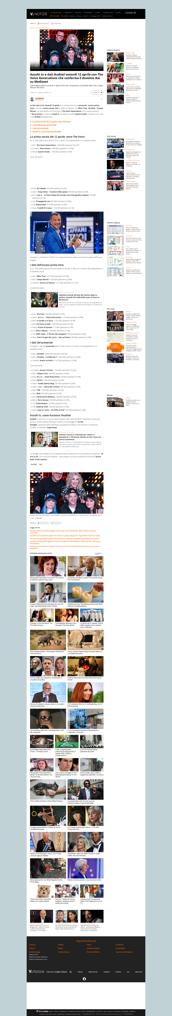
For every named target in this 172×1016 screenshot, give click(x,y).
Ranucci (79, 16)
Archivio (118, 972)
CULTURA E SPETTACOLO (42, 28)
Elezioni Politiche (93, 952)
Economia (119, 945)
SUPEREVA (132, 1011)
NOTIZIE (41, 13)
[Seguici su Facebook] (84, 979)
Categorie (107, 972)
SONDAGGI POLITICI (131, 322)
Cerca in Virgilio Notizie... (58, 972)
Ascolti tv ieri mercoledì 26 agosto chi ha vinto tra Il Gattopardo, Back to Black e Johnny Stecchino (63, 532)
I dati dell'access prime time (44, 125)
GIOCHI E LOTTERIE (131, 343)
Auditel (34, 464)
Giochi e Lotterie (93, 948)
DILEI (105, 1011)
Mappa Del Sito (93, 972)
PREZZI (128, 95)
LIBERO (51, 1011)
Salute (60, 948)
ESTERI (97, 12)
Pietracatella (64, 16)
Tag (128, 972)
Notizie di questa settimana (38, 957)
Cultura (32, 948)
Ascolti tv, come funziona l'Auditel (46, 131)
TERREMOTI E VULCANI (132, 333)
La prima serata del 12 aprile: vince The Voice (51, 121)
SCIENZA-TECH (108, 12)
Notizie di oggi (34, 952)
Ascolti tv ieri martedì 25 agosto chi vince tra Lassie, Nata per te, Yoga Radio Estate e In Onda (65, 536)
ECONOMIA (88, 12)
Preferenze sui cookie (71, 1014)
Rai (40, 464)
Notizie (38, 971)
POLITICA (78, 12)
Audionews (129, 13)
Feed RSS (80, 972)
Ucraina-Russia (63, 952)
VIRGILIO (56, 1011)
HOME (32, 28)
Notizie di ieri (33, 954)
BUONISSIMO (125, 1011)
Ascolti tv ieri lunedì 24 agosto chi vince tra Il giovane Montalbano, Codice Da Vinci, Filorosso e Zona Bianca (65, 542)
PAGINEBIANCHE (90, 1011)
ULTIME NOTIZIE (56, 12)
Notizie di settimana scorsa (38, 959)
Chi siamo (42, 1014)
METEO (128, 398)
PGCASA (83, 1011)
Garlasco (72, 16)
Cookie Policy (60, 1014)
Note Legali (49, 1014)
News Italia (138, 972)
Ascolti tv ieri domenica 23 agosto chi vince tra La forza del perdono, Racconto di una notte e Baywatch (65, 547)
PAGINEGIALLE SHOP (74, 1011)
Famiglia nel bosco (107, 16)
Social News (120, 948)
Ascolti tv (86, 16)
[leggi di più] (102, 99)
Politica (61, 945)
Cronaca (32, 945)
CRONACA (68, 12)
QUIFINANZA (117, 1011)
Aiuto (78, 1014)
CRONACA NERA (130, 53)
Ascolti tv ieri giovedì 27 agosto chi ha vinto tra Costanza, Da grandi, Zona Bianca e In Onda (64, 538)
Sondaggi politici (95, 16)
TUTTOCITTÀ (99, 1011)
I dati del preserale (40, 128)
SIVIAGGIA (110, 1011)
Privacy (54, 1014)
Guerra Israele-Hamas (124, 952)
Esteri (89, 945)
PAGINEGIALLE (63, 1011)
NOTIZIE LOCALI (130, 139)
